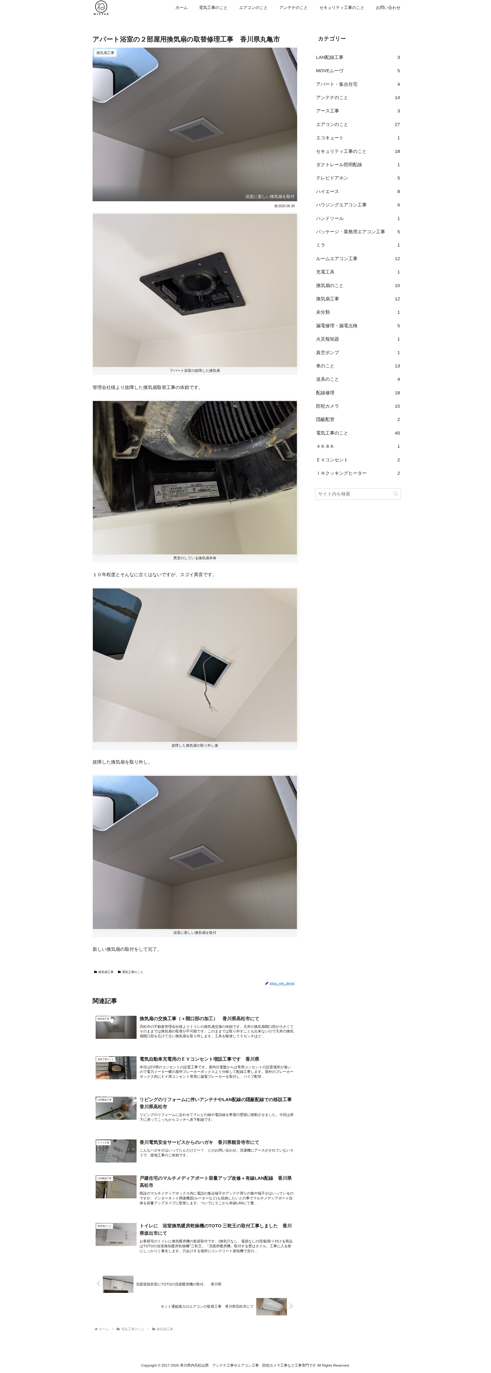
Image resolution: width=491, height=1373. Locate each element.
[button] (395, 494)
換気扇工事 (106, 972)
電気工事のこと (132, 972)
